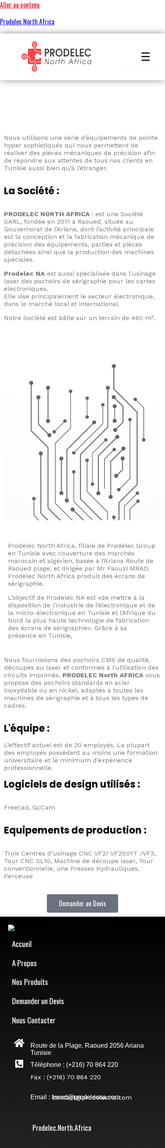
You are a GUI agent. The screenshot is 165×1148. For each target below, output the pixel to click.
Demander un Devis (38, 1000)
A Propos (24, 962)
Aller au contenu (20, 5)
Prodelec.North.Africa (61, 1127)
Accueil (22, 943)
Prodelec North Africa (27, 21)
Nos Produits (30, 981)
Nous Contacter (33, 1019)
